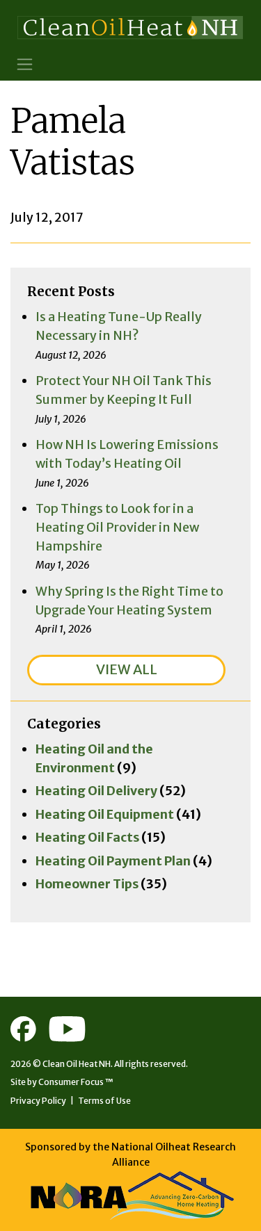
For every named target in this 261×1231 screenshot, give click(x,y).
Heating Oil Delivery (96, 791)
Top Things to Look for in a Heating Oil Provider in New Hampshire (117, 526)
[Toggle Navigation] (24, 64)
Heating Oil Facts (87, 837)
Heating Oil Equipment (104, 814)
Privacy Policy (38, 1100)
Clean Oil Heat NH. (77, 1064)
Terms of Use (104, 1100)
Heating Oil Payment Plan (113, 861)
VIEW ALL (126, 669)
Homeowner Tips (87, 884)
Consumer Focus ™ (76, 1082)
